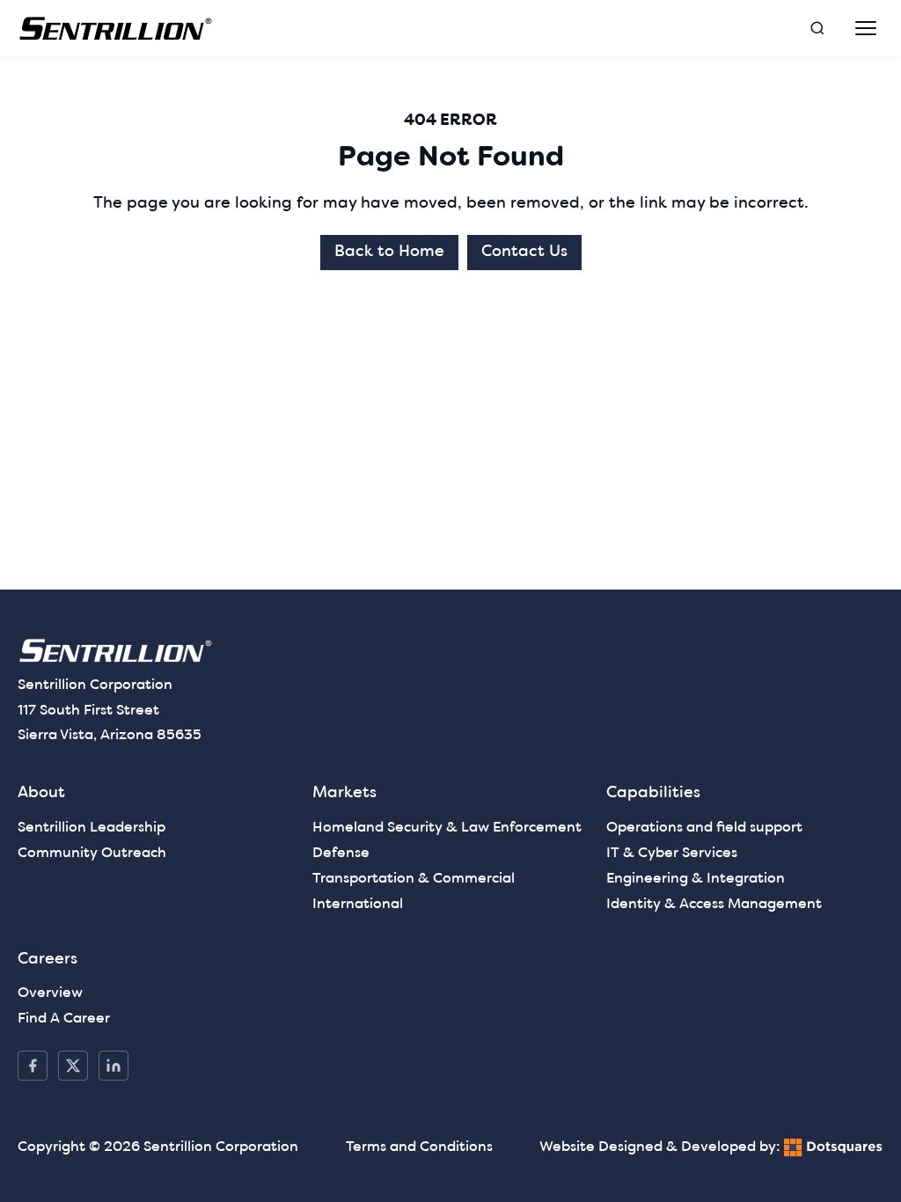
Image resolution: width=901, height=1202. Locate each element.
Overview (50, 993)
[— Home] (116, 28)
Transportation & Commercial (413, 879)
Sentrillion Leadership (91, 828)
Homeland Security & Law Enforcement (447, 828)
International (357, 905)
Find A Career (64, 1019)
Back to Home (389, 252)
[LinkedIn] (113, 1066)
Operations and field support (704, 828)
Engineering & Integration (695, 879)
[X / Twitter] (73, 1066)
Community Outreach (92, 854)
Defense (341, 854)
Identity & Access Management (714, 905)
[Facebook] (33, 1066)
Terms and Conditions (419, 1147)
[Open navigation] (865, 28)
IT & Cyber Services (671, 854)
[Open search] (817, 28)
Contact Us (524, 252)
